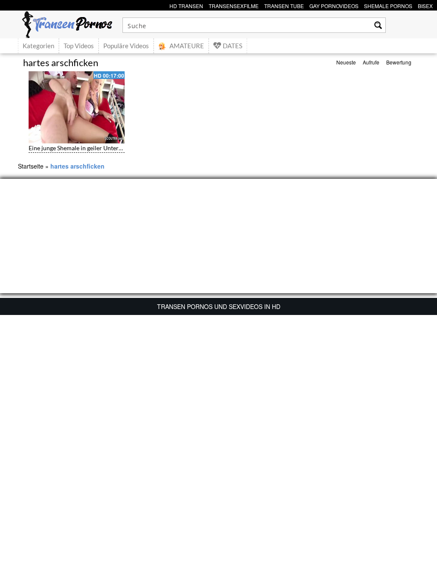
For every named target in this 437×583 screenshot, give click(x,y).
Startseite (31, 166)
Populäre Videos (126, 46)
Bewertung (398, 62)
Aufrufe (371, 62)
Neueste (346, 62)
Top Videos (79, 46)
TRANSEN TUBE (284, 5)
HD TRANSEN (186, 5)
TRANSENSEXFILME (234, 5)
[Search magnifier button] (378, 25)
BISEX (425, 5)
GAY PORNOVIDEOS (333, 5)
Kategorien (38, 46)
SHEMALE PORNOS (388, 5)
